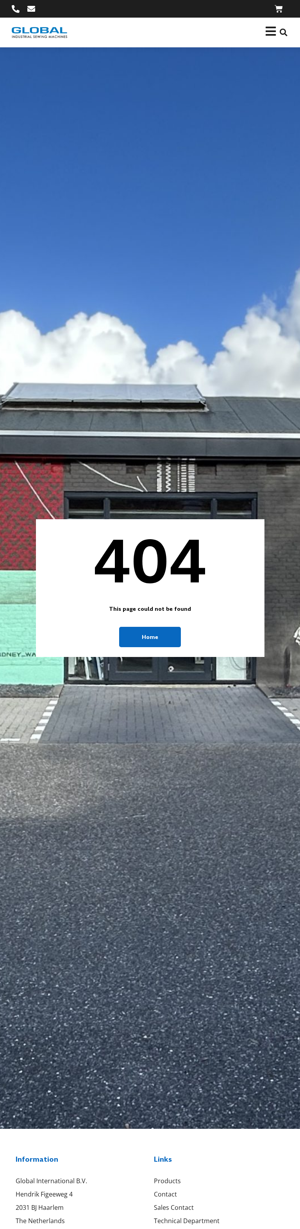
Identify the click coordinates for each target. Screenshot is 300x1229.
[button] (283, 33)
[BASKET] (278, 9)
